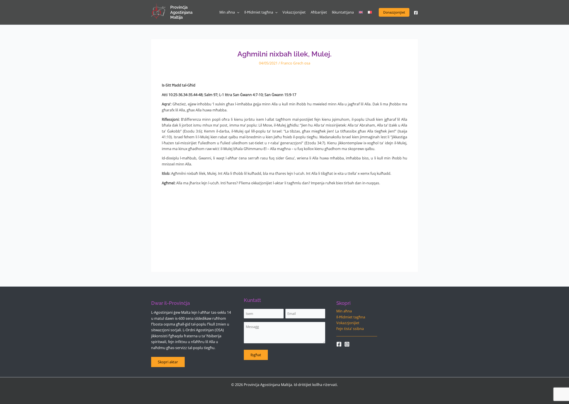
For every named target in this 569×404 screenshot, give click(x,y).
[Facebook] (416, 13)
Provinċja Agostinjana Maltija (181, 12)
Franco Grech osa (295, 63)
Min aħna (344, 311)
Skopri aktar (168, 362)
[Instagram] (347, 344)
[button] (394, 12)
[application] (237, 12)
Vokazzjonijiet (347, 322)
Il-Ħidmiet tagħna (350, 317)
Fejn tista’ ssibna (350, 328)
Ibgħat (255, 354)
